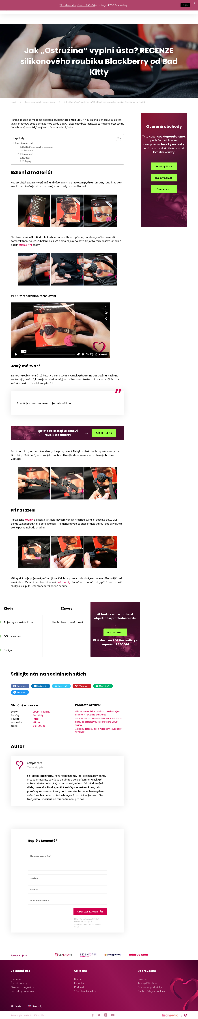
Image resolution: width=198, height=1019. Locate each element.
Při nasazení (26, 154)
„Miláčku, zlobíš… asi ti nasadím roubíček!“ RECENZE (98, 730)
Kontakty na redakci (23, 991)
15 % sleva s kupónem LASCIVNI (77, 5)
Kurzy (77, 979)
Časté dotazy (19, 983)
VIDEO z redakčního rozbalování (39, 147)
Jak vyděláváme (147, 983)
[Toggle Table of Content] (117, 138)
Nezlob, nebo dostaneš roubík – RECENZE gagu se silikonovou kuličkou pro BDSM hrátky (98, 722)
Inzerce (142, 979)
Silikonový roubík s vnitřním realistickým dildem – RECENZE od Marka (97, 713)
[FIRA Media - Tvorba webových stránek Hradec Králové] (170, 1015)
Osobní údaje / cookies (151, 991)
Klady (27, 157)
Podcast (79, 987)
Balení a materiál (24, 143)
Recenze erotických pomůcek (40, 102)
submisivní (25, 244)
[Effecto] (185, 1015)
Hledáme (16, 979)
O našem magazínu (22, 987)
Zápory (28, 161)
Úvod (13, 102)
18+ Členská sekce (85, 991)
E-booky (79, 983)
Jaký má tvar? (27, 150)
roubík (29, 519)
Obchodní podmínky (150, 987)
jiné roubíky (63, 582)
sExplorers (34, 763)
